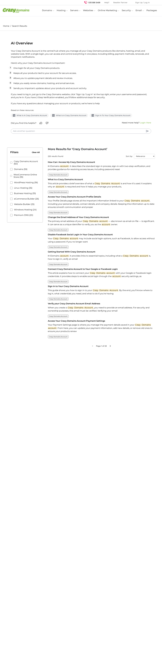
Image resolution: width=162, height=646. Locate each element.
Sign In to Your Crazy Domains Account (68, 292)
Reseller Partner (120, 2)
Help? (106, 2)
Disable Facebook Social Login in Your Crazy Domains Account (80, 240)
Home (6, 26)
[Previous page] (92, 352)
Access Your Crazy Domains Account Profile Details (74, 203)
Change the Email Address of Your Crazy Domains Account (78, 223)
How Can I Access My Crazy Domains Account (71, 168)
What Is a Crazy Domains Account (65, 185)
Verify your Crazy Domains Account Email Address (74, 309)
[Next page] (110, 352)
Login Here (145, 129)
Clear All (36, 158)
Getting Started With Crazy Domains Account (71, 258)
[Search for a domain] (155, 2)
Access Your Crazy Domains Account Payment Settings (76, 327)
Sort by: (129, 162)
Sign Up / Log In (142, 2)
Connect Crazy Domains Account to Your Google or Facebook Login (83, 275)
